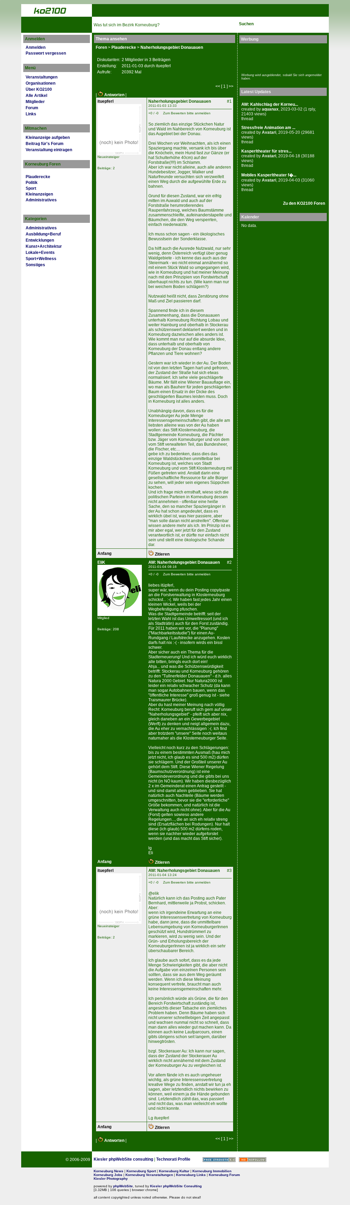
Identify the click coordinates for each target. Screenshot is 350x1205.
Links (31, 114)
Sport (31, 188)
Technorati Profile (173, 1159)
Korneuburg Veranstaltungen (149, 1175)
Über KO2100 (39, 89)
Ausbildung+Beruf (43, 234)
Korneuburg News (108, 1171)
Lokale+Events (40, 252)
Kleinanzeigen (39, 194)
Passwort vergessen (46, 53)
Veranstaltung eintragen (49, 149)
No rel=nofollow (252, 1159)
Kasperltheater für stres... (266, 151)
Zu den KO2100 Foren (304, 203)
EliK (101, 562)
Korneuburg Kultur (174, 1171)
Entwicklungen (40, 240)
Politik (32, 182)
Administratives (41, 200)
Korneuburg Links (191, 1175)
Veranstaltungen (41, 77)
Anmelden (35, 47)
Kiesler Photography (111, 1178)
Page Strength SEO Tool (219, 1159)
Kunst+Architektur (44, 246)
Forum (32, 107)
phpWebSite (123, 1186)
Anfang (104, 553)
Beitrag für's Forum (45, 143)
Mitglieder (35, 101)
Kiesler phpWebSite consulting (123, 1159)
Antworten (113, 94)
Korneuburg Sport (141, 1171)
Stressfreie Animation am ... (268, 127)
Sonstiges (35, 264)
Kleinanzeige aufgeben (48, 137)
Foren (101, 47)
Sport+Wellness (41, 258)
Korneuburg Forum (224, 1175)
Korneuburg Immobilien (211, 1171)
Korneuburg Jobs (108, 1175)
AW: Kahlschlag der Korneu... (269, 104)
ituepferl (105, 101)
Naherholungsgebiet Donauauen (171, 47)
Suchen (246, 23)
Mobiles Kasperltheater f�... (268, 175)
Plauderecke (38, 176)
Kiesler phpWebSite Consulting (176, 1186)
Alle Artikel (36, 95)
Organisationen (40, 83)
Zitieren (162, 554)
